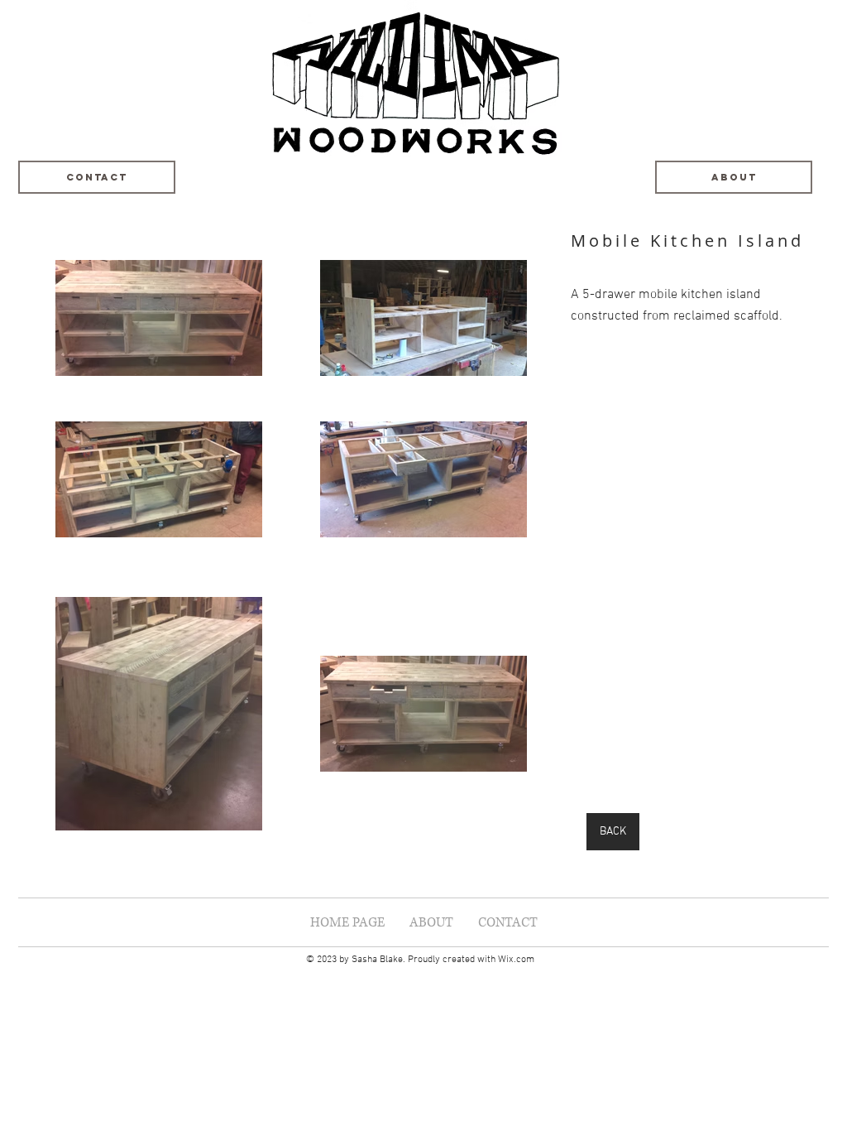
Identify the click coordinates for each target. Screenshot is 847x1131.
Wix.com (516, 959)
